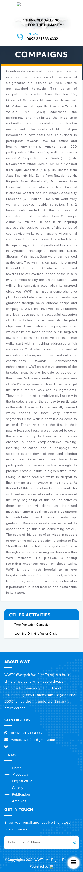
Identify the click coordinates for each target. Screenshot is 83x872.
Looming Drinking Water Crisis (35, 634)
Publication (21, 794)
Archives (19, 801)
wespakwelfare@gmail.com (32, 739)
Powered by (40, 866)
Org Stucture (22, 781)
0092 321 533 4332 (42, 37)
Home (17, 768)
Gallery (17, 788)
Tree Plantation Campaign (32, 625)
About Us (20, 774)
